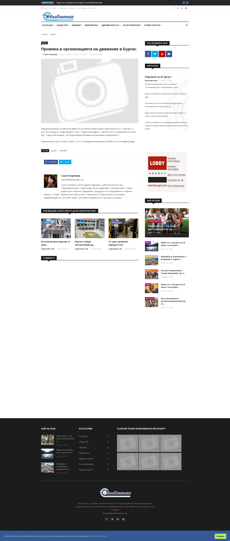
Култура (81, 222)
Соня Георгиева (51, 54)
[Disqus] (89, 297)
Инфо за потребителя (150, 271)
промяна (63, 151)
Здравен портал (110, 25)
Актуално (47, 25)
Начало (44, 34)
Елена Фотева (151, 80)
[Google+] (118, 519)
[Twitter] (178, 8)
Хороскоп (63, 8)
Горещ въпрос (155, 221)
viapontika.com (47, 249)
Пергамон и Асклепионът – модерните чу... (63, 466)
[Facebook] (173, 8)
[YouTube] (123, 519)
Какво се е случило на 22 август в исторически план (79, 3)
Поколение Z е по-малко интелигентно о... (65, 438)
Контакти (93, 8)
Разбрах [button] (220, 536)
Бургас (54, 34)
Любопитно (91, 25)
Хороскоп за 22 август (158, 77)
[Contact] (186, 8)
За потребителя (132, 25)
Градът (47, 222)
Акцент (148, 242)
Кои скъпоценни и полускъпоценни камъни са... (173, 301)
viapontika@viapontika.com (72, 179)
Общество (62, 25)
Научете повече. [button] (99, 536)
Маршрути (149, 256)
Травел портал (152, 25)
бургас (54, 151)
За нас (72, 8)
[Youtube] (182, 8)
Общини (76, 25)
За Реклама (82, 8)
